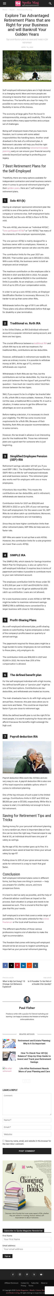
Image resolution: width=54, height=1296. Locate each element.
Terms (31, 1286)
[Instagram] (20, 1274)
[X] (11, 965)
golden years (13, 188)
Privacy (23, 1286)
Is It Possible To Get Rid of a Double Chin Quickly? (39, 982)
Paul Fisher (27, 1008)
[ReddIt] (29, 965)
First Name (7, 1235)
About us (44, 1283)
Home (5, 10)
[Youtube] (41, 1274)
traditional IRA (40, 343)
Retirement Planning (24, 10)
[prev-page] (24, 1081)
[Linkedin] (23, 965)
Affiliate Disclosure (11, 1283)
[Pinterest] (17, 965)
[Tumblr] (35, 965)
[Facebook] (5, 965)
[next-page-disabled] (28, 1081)
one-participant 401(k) (13, 230)
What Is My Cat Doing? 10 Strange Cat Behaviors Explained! (14, 984)
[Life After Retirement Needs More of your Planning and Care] (9, 1071)
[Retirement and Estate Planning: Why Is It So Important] (9, 1043)
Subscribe (35, 1283)
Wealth (12, 10)
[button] (4, 3)
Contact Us (25, 1283)
